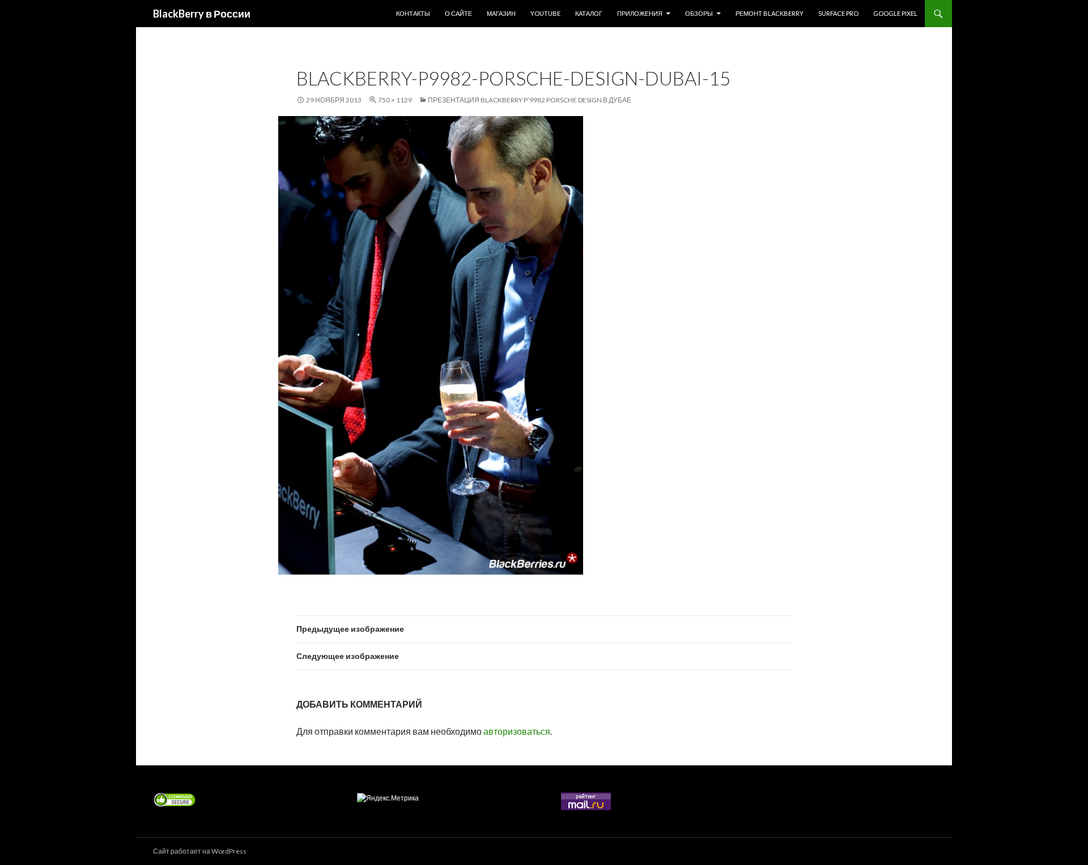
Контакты (413, 13)
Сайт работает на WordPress (199, 851)
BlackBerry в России (201, 13)
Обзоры (699, 13)
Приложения (639, 13)
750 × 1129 (395, 100)
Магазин (501, 13)
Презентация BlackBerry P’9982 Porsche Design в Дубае (529, 100)
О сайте (458, 13)
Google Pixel (895, 13)
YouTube (545, 13)
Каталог (588, 13)
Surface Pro (838, 13)
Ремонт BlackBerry (770, 13)
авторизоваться (516, 731)
